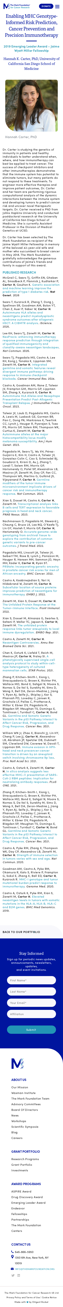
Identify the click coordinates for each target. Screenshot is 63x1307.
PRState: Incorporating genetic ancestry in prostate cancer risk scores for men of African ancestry (31, 569)
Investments (19, 1170)
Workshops (18, 1121)
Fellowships (19, 1214)
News (15, 1115)
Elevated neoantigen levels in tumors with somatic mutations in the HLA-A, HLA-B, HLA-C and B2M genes (31, 901)
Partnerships (20, 1219)
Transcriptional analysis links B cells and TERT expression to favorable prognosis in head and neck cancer (31, 507)
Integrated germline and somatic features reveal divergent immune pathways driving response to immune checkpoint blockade (29, 371)
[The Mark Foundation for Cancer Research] (17, 6)
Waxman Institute (23, 1093)
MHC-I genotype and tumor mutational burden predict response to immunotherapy (30, 882)
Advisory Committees (26, 1104)
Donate (46, 6)
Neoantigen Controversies (21, 642)
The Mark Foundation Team (30, 1098)
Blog (14, 1132)
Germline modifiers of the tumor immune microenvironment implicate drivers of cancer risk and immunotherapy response (29, 486)
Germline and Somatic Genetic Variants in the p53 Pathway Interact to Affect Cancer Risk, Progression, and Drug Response (30, 721)
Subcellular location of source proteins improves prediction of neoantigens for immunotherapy (30, 590)
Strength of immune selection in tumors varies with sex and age (30, 856)
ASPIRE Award (21, 1191)
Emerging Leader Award (28, 1203)
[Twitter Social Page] (14, 1275)
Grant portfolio (21, 1165)
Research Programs (25, 1159)
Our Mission (19, 1087)
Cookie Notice (49, 1297)
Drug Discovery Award (27, 1197)
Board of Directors (24, 1110)
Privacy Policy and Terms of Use (23, 1297)
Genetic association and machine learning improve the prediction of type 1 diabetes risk (31, 288)
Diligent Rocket (40, 1301)
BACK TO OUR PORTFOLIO (21, 932)
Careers (17, 1138)
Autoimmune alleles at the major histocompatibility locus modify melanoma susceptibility (25, 437)
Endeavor (18, 1208)
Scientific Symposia (24, 1127)
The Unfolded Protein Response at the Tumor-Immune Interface (29, 606)
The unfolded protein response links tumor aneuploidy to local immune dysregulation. (31, 628)
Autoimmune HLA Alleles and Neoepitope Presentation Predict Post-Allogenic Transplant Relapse (31, 399)
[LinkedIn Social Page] (20, 1275)
